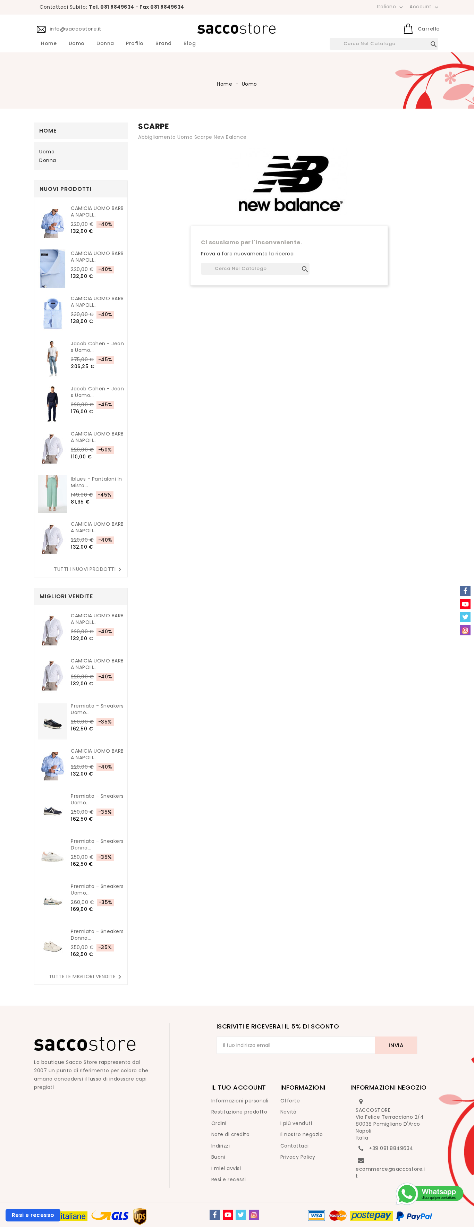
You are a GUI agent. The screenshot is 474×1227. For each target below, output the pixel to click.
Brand (163, 44)
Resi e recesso (33, 1215)
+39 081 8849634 (391, 1148)
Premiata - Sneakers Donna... (97, 845)
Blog (190, 44)
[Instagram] (254, 1215)
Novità (288, 1111)
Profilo (135, 44)
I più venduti (296, 1123)
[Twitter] (241, 1215)
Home (49, 44)
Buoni (218, 1156)
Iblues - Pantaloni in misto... (96, 482)
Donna (105, 44)
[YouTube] (228, 1215)
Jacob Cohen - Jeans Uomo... (97, 347)
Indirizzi (220, 1145)
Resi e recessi (228, 1179)
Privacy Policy (297, 1156)
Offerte (290, 1100)
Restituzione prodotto (239, 1111)
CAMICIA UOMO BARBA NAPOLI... (97, 212)
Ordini (219, 1123)
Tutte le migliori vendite (86, 977)
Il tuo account (238, 1087)
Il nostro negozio (301, 1134)
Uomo (77, 44)
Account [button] (424, 6)
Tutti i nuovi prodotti (89, 569)
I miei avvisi (226, 1168)
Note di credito (230, 1134)
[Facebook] (215, 1215)
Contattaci (294, 1145)
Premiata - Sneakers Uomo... (97, 709)
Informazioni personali (240, 1100)
